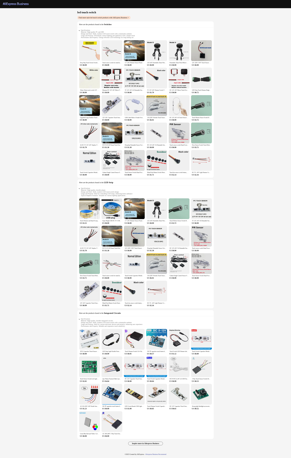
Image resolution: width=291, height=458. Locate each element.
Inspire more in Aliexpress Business (145, 443)
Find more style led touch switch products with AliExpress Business (103, 18)
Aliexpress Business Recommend (155, 454)
